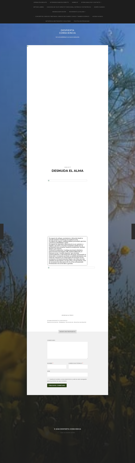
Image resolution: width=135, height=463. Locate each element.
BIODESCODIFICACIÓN (59, 11)
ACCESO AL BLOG (97, 16)
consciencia (69, 322)
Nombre (50, 363)
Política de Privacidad (81, 21)
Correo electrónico (76, 363)
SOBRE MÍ (75, 2)
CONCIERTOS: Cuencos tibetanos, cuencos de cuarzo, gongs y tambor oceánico (62, 16)
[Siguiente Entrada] (133, 231)
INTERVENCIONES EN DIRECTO (59, 2)
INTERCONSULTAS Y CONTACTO (90, 2)
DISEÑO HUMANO (99, 7)
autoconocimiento (53, 322)
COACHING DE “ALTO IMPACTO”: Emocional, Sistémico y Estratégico (69, 7)
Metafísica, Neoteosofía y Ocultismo (58, 21)
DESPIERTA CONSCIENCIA (67, 31)
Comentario (51, 340)
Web (48, 371)
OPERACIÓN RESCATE (40, 2)
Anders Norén (70, 432)
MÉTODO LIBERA (38, 7)
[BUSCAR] (93, 21)
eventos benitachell (80, 322)
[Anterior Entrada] (2, 231)
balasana (62, 322)
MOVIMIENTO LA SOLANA (76, 11)
